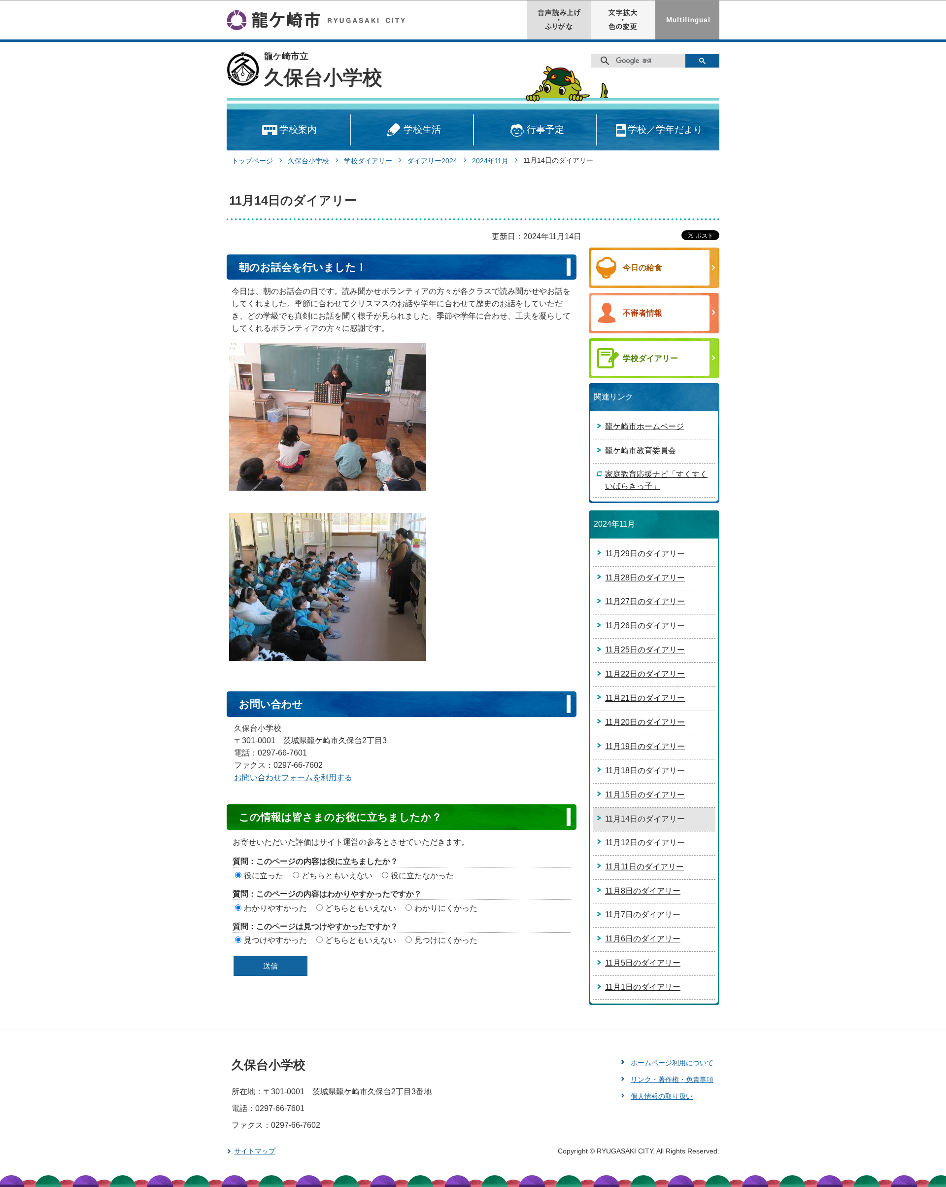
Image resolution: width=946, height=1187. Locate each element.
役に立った (263, 875)
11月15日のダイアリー (645, 795)
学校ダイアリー (368, 161)
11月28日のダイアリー (645, 578)
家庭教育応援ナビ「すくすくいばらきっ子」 (656, 480)
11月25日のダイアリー (645, 650)
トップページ (252, 161)
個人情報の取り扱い (662, 1096)
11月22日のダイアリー (645, 674)
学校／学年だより (665, 129)
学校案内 (298, 129)
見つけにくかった (445, 940)
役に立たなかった (422, 875)
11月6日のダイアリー (642, 939)
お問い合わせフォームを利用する (293, 777)
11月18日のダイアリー (645, 770)
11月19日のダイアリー (645, 746)
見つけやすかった (275, 940)
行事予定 (545, 129)
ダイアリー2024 (432, 161)
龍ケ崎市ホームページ (644, 426)
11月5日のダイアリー (642, 963)
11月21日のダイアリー (645, 698)
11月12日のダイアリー (645, 842)
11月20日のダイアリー (645, 722)
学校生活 (422, 129)
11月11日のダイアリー (644, 867)
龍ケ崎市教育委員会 (640, 450)
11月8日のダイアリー (642, 891)
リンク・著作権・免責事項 (672, 1079)
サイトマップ (254, 1151)
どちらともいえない (337, 875)
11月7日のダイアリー (642, 914)
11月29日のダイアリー (645, 553)
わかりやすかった (275, 908)
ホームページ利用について (672, 1063)
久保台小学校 (323, 77)
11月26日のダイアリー (645, 625)
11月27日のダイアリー (645, 601)
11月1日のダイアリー (642, 987)
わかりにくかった (445, 908)
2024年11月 (490, 161)
